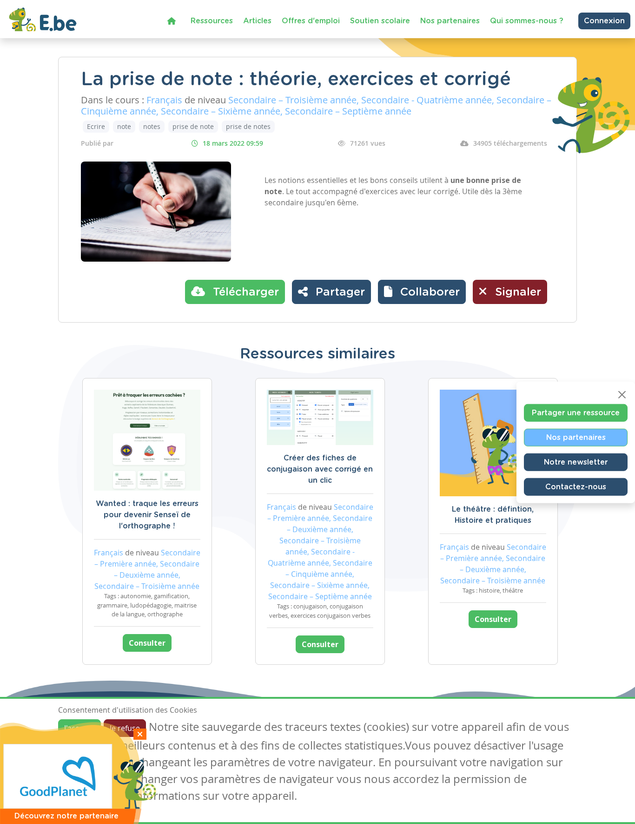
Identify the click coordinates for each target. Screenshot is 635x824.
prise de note (193, 126)
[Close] (622, 394)
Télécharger (244, 292)
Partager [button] (338, 292)
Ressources (212, 21)
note (124, 126)
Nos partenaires (450, 21)
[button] (422, 292)
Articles (257, 21)
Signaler (516, 292)
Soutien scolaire (380, 21)
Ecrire (96, 126)
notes (151, 126)
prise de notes (248, 126)
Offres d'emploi (311, 21)
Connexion (604, 21)
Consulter (147, 643)
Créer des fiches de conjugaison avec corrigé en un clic (320, 469)
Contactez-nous (575, 487)
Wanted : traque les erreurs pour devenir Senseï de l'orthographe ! (147, 515)
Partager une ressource (576, 413)
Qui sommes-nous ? (526, 21)
